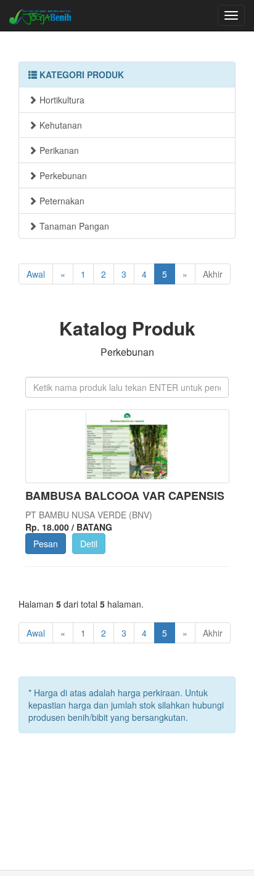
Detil (88, 543)
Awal (36, 274)
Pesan (45, 543)
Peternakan (60, 201)
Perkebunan (62, 175)
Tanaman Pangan (73, 226)
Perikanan (58, 150)
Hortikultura (60, 100)
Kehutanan (59, 125)
